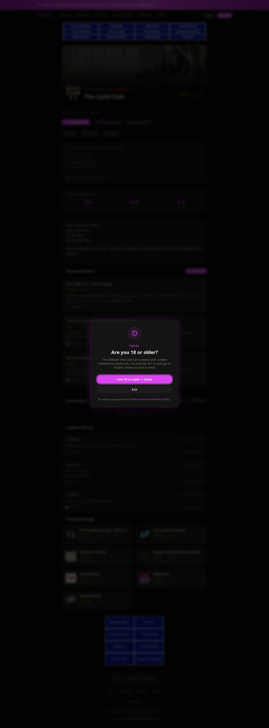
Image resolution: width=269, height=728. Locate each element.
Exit (134, 389)
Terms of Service (139, 399)
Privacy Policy (162, 399)
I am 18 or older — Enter (134, 379)
